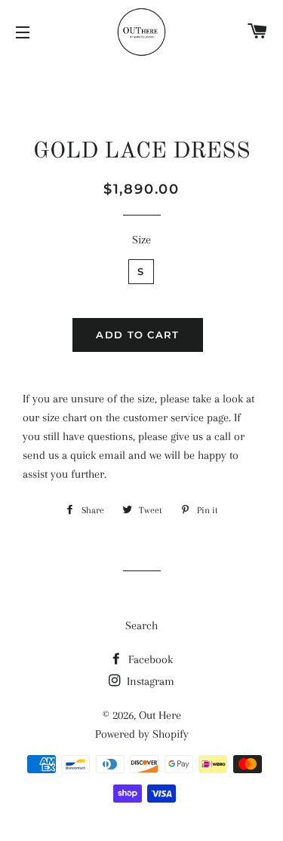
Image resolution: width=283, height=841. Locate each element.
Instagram (149, 681)
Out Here (160, 715)
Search (141, 625)
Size (141, 239)
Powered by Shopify (142, 734)
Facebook (149, 659)
